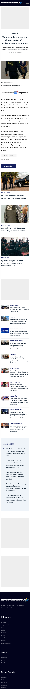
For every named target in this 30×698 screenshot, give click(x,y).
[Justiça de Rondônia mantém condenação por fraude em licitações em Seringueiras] (5, 318)
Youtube (3, 687)
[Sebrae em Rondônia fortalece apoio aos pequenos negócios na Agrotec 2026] (5, 330)
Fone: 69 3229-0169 (6, 608)
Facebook (4, 677)
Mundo (3, 638)
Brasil (3, 635)
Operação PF (5, 193)
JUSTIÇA (12, 317)
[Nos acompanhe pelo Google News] (15, 92)
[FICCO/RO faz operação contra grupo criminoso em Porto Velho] (15, 181)
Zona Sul (12, 155)
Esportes (3, 640)
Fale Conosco (5, 663)
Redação (3, 660)
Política (3, 622)
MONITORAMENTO (16, 409)
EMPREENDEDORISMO (17, 329)
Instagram (4, 682)
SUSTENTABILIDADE (16, 340)
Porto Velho (5, 225)
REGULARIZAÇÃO (15, 382)
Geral (2, 627)
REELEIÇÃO (13, 396)
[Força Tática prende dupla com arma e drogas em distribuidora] (15, 214)
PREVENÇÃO (14, 354)
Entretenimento (6, 643)
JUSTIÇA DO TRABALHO (17, 423)
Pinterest (4, 685)
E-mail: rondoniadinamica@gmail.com (12, 605)
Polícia (5, 155)
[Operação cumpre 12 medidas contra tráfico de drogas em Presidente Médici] (15, 246)
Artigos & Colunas (6, 625)
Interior (3, 633)
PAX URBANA (5, 257)
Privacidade (4, 657)
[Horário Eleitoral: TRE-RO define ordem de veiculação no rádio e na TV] (5, 307)
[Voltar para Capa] (15, 600)
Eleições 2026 (14, 305)
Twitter (3, 680)
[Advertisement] (15, 533)
